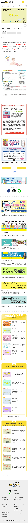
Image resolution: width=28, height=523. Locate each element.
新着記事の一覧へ (6, 359)
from (9, 486)
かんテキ (4, 33)
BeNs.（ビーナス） (18, 499)
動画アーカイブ (19, 6)
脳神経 (19, 33)
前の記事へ (6, 168)
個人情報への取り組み (18, 511)
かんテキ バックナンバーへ (14, 172)
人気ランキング (8, 6)
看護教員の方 (4, 514)
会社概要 (16, 506)
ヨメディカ (16, 502)
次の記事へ (21, 168)
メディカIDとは (17, 513)
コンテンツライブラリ (18, 504)
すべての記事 (2, 6)
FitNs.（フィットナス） (19, 497)
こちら (15, 103)
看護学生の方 (4, 516)
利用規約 (16, 508)
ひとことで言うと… (12, 33)
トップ (2, 475)
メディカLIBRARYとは (25, 6)
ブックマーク (4, 510)
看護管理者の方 (4, 512)
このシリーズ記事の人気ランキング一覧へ (11, 416)
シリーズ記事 (14, 6)
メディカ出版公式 (15, 490)
